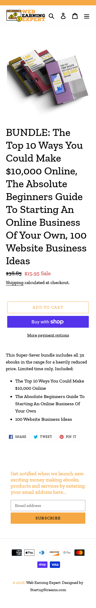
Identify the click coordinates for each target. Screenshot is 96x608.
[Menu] (87, 15)
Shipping (14, 282)
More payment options (48, 335)
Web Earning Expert (43, 582)
